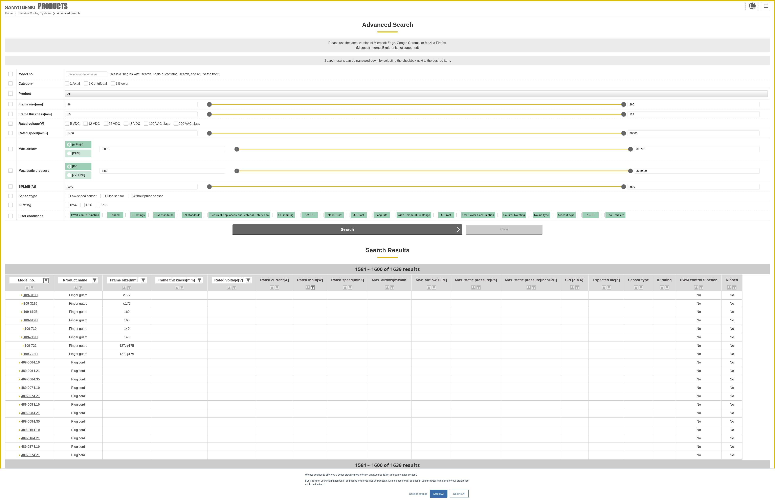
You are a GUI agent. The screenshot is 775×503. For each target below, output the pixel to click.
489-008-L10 (30, 404)
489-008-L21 (30, 413)
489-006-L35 (30, 379)
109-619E (30, 311)
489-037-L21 (30, 455)
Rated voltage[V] (31, 123)
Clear (504, 229)
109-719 (31, 328)
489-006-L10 (30, 362)
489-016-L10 (30, 430)
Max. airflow (28, 149)
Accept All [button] (438, 493)
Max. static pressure (34, 170)
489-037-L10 (30, 446)
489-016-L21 (30, 438)
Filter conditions (31, 216)
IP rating (25, 205)
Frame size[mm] (31, 104)
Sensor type (28, 196)
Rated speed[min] (33, 133)
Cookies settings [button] (418, 493)
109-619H (30, 320)
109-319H (30, 295)
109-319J (30, 303)
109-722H (30, 354)
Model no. (26, 74)
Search (347, 229)
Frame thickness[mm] (35, 114)
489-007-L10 (30, 387)
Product (25, 93)
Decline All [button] (459, 493)
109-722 (31, 345)
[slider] (209, 104)
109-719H (30, 337)
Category (26, 83)
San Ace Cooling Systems (35, 13)
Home (9, 13)
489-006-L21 (30, 371)
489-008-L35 (30, 421)
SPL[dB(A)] (27, 186)
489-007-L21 (30, 396)
